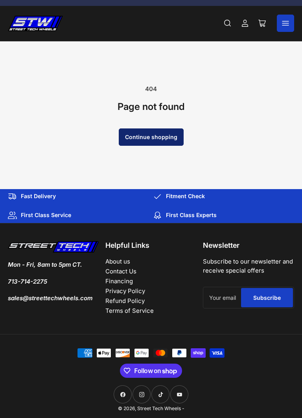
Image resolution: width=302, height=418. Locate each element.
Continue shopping (151, 137)
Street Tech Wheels (159, 408)
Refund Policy (125, 301)
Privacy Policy (125, 291)
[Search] (227, 23)
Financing (119, 281)
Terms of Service (129, 310)
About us (117, 261)
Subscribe (267, 297)
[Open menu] (285, 23)
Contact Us (120, 271)
